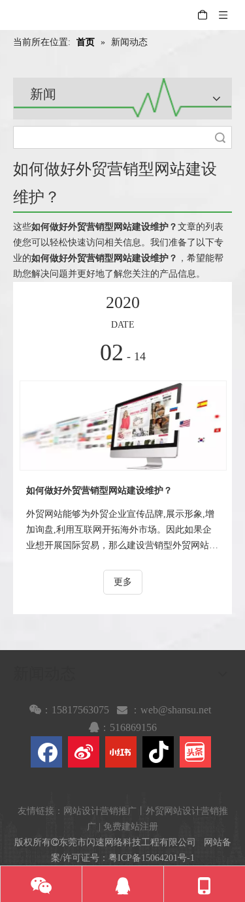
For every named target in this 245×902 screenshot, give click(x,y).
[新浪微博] (83, 752)
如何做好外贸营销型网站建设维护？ (99, 490)
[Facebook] (46, 752)
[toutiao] (195, 752)
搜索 (220, 137)
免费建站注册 (130, 827)
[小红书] (121, 752)
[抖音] (158, 752)
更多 (123, 582)
